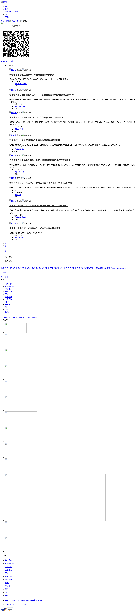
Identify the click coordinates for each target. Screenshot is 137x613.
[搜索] (21, 21)
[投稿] (10, 21)
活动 (7, 302)
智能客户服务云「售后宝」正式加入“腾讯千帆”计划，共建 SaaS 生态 (40, 183)
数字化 (24, 217)
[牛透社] (4, 2)
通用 (86, 268)
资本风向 (8, 284)
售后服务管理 (20, 106)
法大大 (113, 268)
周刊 (7, 307)
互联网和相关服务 (61, 268)
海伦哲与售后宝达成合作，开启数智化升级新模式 (31, 75)
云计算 (104, 268)
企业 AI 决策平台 (11, 12)
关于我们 (8, 605)
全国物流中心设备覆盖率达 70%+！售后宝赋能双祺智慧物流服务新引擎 (41, 95)
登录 (2, 21)
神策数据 (97, 268)
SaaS (122, 268)
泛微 (108, 268)
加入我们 (15, 605)
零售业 (7, 268)
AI (125, 268)
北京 (3, 268)
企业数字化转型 (21, 84)
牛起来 (7, 304)
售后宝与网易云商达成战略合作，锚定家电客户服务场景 (34, 228)
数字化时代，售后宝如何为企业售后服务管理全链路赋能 (34, 140)
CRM (118, 268)
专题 (7, 17)
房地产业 (14, 268)
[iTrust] (7, 611)
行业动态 (8, 292)
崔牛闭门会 (9, 286)
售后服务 (18, 195)
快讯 (7, 9)
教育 (52, 268)
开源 (82, 268)
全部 (2, 265)
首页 (7, 6)
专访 (7, 294)
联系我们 (23, 605)
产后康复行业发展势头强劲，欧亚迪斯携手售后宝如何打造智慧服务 (39, 160)
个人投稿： (15, 21)
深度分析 (8, 297)
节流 (78, 268)
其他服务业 (22, 268)
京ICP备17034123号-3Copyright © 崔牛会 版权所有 (19, 318)
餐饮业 (29, 268)
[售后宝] (13, 70)
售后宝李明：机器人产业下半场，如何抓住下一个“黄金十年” (36, 117)
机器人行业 (19, 129)
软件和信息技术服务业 (41, 268)
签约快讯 (8, 289)
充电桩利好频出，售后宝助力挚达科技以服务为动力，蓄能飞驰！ (38, 206)
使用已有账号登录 (8, 61)
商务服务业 (72, 268)
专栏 (7, 14)
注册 (7, 21)
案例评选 (8, 299)
